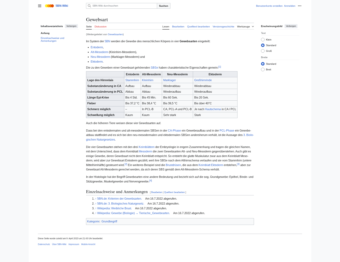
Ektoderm (97, 61)
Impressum (74, 244)
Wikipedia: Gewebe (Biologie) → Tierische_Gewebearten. (133, 213)
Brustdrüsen (173, 165)
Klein (268, 39)
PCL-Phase (227, 130)
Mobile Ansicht (88, 244)
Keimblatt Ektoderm (211, 165)
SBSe (154, 67)
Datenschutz (44, 244)
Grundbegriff (109, 221)
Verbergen (71, 26)
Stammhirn (132, 80)
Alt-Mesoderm (99, 52)
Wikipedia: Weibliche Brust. (114, 208)
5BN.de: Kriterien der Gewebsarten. (119, 198)
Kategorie (93, 221)
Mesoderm (145, 151)
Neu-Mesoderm (100, 56)
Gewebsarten (115, 34)
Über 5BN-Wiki (59, 244)
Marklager (169, 80)
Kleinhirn (147, 80)
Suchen (163, 5)
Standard (271, 45)
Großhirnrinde (203, 80)
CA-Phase (174, 130)
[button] (39, 6)
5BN (107, 41)
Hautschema (213, 109)
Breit (268, 69)
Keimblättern (147, 147)
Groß (269, 50)
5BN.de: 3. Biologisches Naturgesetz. (120, 203)
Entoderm (97, 47)
